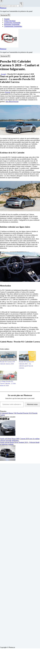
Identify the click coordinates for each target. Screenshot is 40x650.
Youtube (7, 19)
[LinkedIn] (6, 419)
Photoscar (3, 8)
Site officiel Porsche (12, 101)
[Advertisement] (20, 554)
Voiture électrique (9, 21)
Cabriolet (3, 413)
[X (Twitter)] (3, 419)
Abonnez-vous (32, 404)
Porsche (7, 92)
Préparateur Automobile (11, 24)
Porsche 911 (26, 413)
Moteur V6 (11, 413)
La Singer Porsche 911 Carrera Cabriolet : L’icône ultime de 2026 (8, 383)
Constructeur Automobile (12, 22)
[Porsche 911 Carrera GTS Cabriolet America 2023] (8, 356)
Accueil (3, 74)
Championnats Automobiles (13, 26)
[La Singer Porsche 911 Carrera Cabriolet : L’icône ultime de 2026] (8, 375)
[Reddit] (8, 419)
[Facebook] (1, 419)
